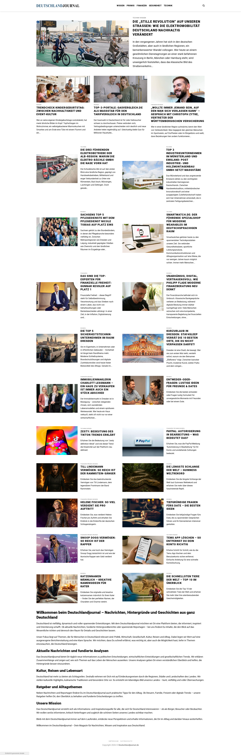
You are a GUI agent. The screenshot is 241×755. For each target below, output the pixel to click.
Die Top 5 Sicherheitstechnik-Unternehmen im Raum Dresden (97, 335)
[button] (204, 5)
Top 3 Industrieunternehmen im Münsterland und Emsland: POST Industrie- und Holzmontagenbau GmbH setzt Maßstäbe (184, 159)
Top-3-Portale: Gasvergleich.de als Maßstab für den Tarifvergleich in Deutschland (118, 111)
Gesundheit (155, 5)
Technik (168, 5)
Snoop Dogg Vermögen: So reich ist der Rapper (98, 541)
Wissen (120, 5)
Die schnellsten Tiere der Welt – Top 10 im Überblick (183, 580)
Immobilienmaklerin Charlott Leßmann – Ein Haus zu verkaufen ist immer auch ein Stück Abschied (97, 386)
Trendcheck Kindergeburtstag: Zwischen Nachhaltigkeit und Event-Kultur (60, 111)
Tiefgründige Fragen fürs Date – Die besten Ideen (183, 505)
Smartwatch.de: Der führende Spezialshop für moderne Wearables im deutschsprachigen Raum (183, 223)
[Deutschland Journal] (61, 5)
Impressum (113, 741)
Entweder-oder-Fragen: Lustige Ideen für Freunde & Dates (182, 383)
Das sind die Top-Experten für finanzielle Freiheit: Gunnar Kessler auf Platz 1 (96, 282)
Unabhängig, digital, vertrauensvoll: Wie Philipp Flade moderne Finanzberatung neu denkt (183, 282)
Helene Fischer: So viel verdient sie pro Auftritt (97, 505)
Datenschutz (126, 741)
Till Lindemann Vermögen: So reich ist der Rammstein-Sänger (98, 470)
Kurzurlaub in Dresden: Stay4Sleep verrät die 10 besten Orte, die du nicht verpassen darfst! (182, 337)
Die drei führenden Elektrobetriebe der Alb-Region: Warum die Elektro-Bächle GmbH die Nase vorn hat (97, 156)
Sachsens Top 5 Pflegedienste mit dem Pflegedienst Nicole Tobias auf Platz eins (97, 219)
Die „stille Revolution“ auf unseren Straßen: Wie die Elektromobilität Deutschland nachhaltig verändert (166, 28)
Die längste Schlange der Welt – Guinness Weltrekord (182, 470)
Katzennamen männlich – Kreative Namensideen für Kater (96, 581)
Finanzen (142, 5)
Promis (130, 5)
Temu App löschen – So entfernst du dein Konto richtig (183, 541)
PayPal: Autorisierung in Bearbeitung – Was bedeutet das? (183, 434)
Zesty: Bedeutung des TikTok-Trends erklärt (97, 433)
